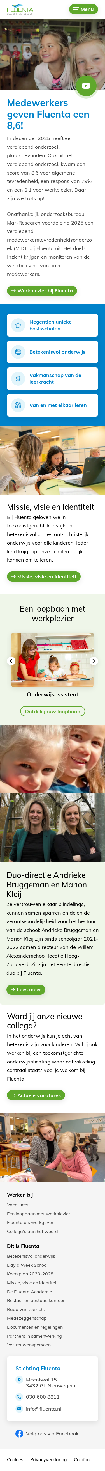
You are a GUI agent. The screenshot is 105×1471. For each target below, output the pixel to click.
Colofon (82, 1459)
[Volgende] (94, 661)
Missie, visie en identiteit (32, 1282)
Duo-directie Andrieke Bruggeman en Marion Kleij (46, 884)
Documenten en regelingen (35, 1327)
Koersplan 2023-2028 (30, 1273)
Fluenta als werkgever (30, 1222)
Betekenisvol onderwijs (31, 1256)
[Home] (24, 9)
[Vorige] (11, 661)
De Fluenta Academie (29, 1291)
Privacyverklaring (48, 1459)
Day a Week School (27, 1265)
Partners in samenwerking (34, 1336)
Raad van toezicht (26, 1309)
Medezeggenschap (27, 1318)
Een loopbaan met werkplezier (38, 1213)
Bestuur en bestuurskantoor (36, 1300)
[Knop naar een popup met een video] (86, 86)
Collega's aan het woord (32, 1231)
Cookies (15, 1459)
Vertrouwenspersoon (29, 1345)
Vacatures (17, 1204)
